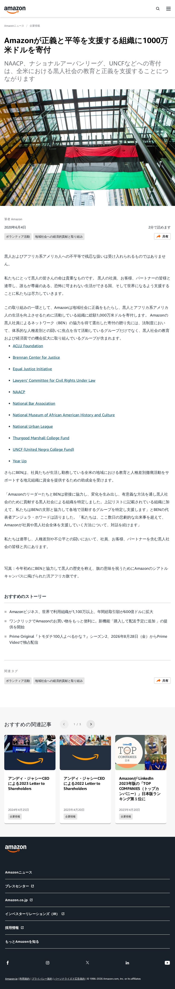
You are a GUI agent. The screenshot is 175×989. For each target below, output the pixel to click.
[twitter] (87, 962)
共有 (165, 236)
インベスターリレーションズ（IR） (32, 914)
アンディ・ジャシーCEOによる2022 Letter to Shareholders (84, 783)
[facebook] (7, 962)
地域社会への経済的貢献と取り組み (59, 236)
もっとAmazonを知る (22, 941)
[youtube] (167, 962)
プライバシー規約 (42, 978)
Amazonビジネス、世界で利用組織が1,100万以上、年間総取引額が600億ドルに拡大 (81, 611)
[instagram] (47, 962)
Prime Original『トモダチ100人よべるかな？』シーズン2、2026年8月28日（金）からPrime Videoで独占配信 (88, 639)
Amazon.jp (11, 978)
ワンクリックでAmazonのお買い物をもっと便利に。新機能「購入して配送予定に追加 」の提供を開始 (88, 624)
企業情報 (35, 25)
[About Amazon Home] (15, 848)
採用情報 (12, 927)
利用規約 (24, 978)
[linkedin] (127, 962)
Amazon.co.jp (16, 900)
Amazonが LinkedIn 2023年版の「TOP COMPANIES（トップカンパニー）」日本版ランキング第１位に (139, 788)
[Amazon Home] (15, 10)
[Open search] (157, 8)
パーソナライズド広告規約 (69, 978)
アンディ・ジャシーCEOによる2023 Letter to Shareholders (28, 783)
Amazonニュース (14, 25)
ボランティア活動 (18, 236)
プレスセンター (17, 886)
